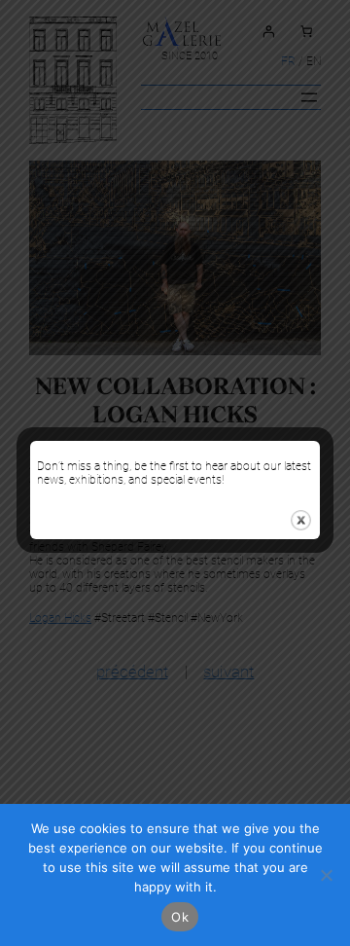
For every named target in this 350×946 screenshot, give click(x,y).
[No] (325, 875)
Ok (180, 917)
